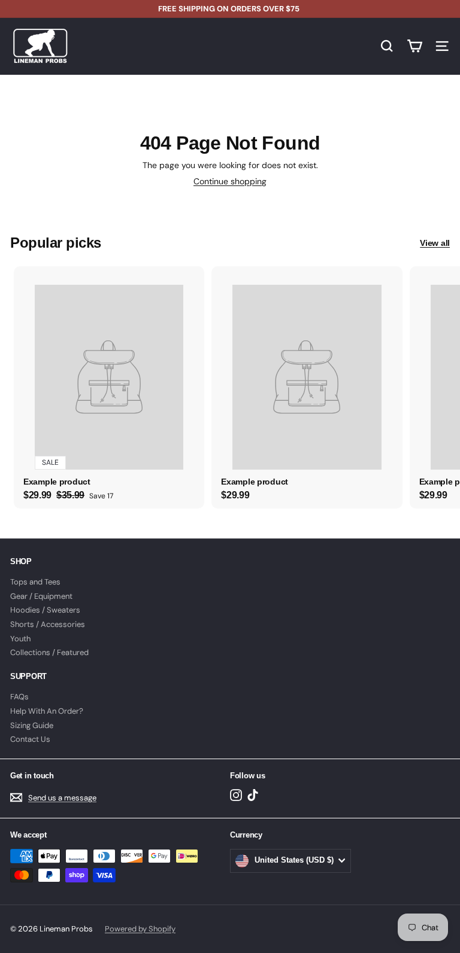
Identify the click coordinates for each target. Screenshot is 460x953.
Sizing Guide (31, 725)
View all (435, 243)
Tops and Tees (35, 582)
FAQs (19, 697)
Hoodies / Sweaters (45, 610)
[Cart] (414, 46)
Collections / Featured (49, 652)
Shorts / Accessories (47, 624)
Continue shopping (230, 181)
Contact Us (30, 739)
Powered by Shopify (140, 929)
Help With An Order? (46, 711)
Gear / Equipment (41, 596)
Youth (20, 639)
